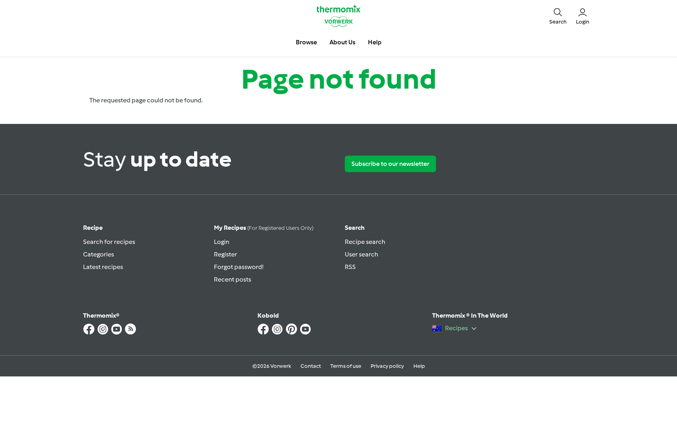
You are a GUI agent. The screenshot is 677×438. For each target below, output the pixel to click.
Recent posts (232, 279)
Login (221, 241)
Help (419, 366)
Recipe (93, 227)
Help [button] (375, 42)
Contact (310, 366)
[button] (558, 16)
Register (225, 254)
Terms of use (345, 366)
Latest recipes (103, 267)
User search (361, 254)
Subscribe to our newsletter (390, 163)
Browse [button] (306, 42)
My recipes (263, 227)
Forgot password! (238, 267)
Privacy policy (387, 366)
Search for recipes (109, 241)
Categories (98, 254)
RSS (350, 267)
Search (355, 227)
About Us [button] (342, 42)
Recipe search (365, 241)
